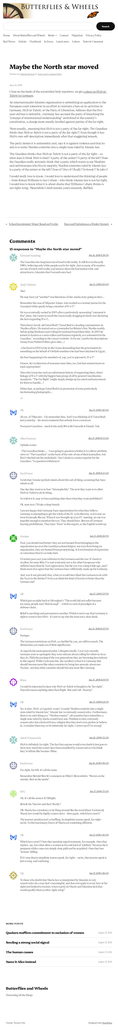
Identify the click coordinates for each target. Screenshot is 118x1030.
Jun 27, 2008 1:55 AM (99, 791)
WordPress (107, 1022)
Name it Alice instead (21, 961)
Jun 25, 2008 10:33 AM (98, 438)
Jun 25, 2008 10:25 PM (98, 628)
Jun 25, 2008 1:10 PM (99, 535)
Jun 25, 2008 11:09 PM (99, 679)
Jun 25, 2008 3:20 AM (98, 409)
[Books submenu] (56, 35)
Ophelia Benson (27, 74)
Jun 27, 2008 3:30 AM (98, 834)
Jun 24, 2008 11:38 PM (99, 255)
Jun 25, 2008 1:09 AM (98, 284)
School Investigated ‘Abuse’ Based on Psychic (33, 224)
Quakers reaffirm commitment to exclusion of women (45, 932)
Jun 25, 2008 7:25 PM (98, 593)
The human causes (19, 952)
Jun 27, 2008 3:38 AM (98, 873)
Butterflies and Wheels (27, 988)
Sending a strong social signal (27, 942)
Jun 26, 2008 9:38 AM (98, 763)
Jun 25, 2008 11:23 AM (99, 473)
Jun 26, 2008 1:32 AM (98, 737)
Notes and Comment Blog (49, 74)
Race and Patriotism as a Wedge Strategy (86, 224)
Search (105, 26)
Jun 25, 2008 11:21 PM (99, 701)
